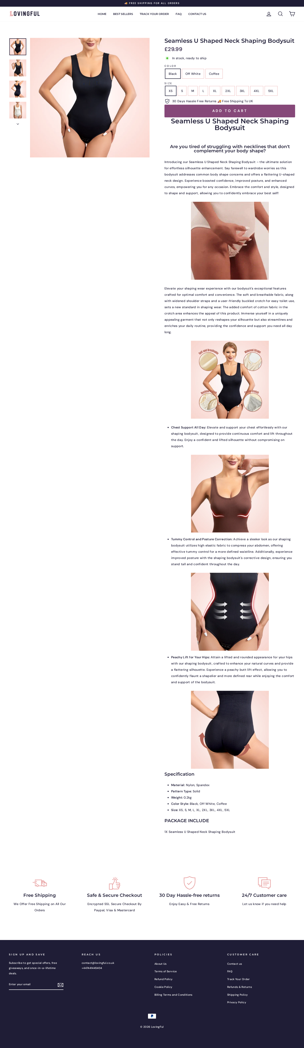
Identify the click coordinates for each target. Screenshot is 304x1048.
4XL (257, 91)
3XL (242, 91)
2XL (228, 91)
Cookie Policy (163, 987)
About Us (160, 964)
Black (173, 74)
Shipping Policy (237, 995)
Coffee (214, 74)
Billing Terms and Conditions (173, 995)
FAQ (179, 14)
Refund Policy (163, 979)
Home (102, 14)
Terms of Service (165, 971)
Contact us (197, 14)
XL (215, 91)
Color (170, 65)
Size (168, 83)
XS (171, 91)
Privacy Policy (236, 1002)
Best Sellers (123, 14)
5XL (271, 91)
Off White (193, 74)
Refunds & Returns (239, 987)
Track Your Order (154, 14)
